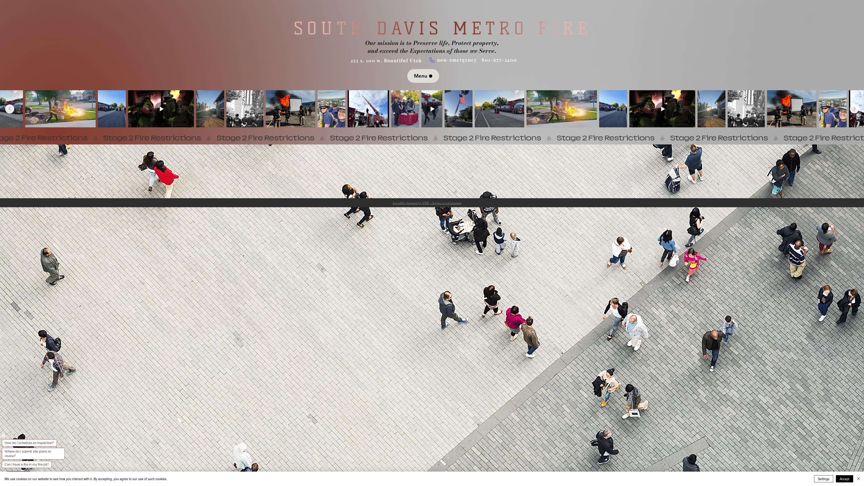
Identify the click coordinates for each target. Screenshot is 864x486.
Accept (844, 479)
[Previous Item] (9, 108)
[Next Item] (854, 108)
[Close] (858, 478)
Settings (823, 479)
